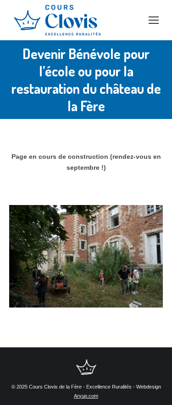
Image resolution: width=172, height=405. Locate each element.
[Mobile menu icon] (153, 20)
